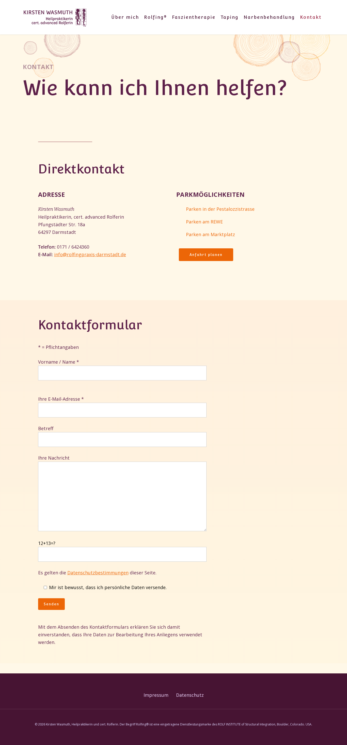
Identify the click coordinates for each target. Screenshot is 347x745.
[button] (206, 254)
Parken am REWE (204, 222)
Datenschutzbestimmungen (98, 573)
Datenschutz (190, 695)
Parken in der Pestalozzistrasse (220, 209)
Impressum (156, 695)
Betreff (45, 428)
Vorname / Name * (58, 362)
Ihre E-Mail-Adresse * (61, 399)
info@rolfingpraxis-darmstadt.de (90, 254)
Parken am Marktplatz (210, 234)
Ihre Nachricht (54, 458)
